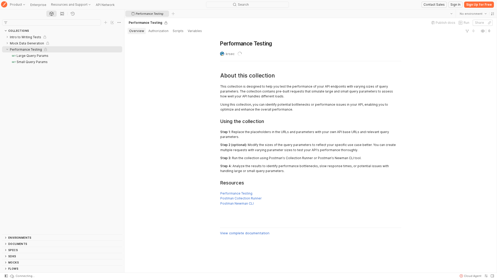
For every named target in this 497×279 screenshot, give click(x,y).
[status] (22, 275)
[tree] (62, 134)
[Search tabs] (451, 14)
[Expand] (7, 37)
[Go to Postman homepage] (4, 4)
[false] (467, 31)
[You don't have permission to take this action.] (173, 14)
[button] (492, 14)
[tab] (51, 14)
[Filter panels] (6, 22)
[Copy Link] (489, 23)
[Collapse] (7, 49)
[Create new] (106, 22)
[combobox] (473, 14)
